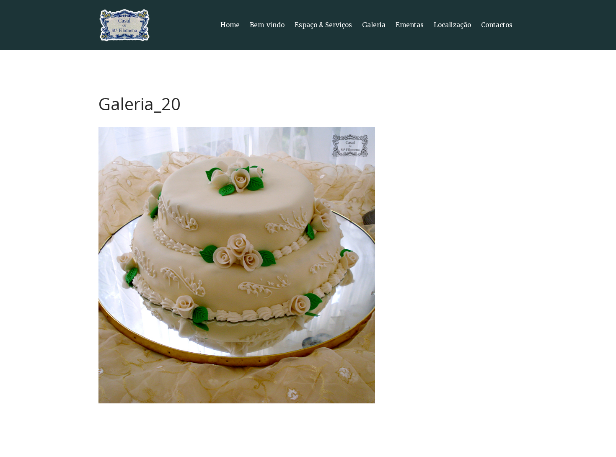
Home (230, 25)
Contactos (496, 25)
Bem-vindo (267, 25)
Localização (452, 25)
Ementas (410, 25)
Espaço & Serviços (323, 25)
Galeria (374, 25)
